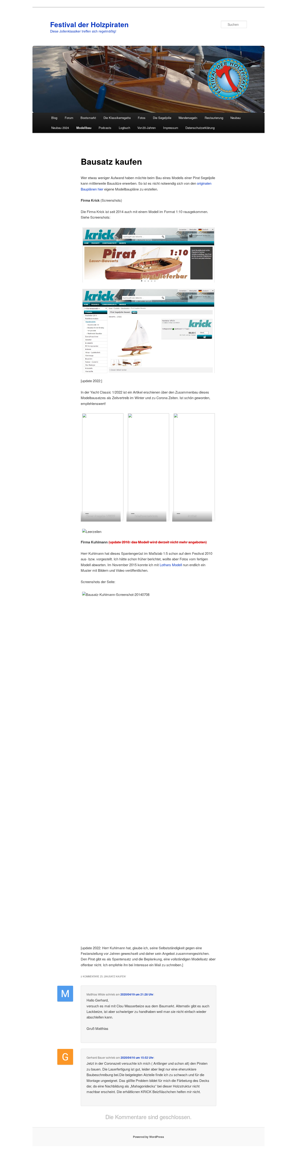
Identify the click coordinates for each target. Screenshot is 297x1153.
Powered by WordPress (148, 1137)
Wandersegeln (187, 117)
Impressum (170, 127)
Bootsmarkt (88, 117)
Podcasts (105, 127)
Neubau (235, 117)
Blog (54, 117)
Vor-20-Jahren (146, 127)
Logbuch (124, 127)
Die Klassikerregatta (117, 117)
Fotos (141, 117)
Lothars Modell (171, 564)
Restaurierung (214, 117)
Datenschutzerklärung (200, 127)
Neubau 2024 (60, 127)
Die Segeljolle (162, 117)
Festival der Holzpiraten (89, 24)
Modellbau (83, 127)
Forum (69, 117)
